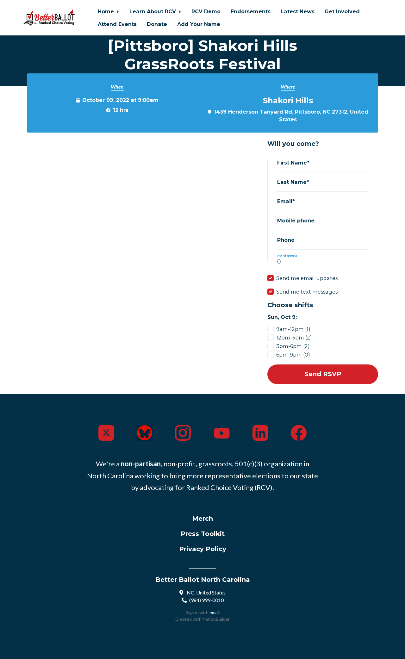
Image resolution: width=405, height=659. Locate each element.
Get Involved (342, 11)
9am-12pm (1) (293, 329)
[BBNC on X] (106, 431)
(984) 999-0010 (206, 600)
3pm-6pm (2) (293, 346)
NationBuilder (216, 619)
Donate (157, 24)
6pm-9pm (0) (293, 354)
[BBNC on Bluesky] (145, 431)
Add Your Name (198, 24)
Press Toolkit (203, 534)
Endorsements (251, 11)
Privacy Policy (202, 549)
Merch (202, 518)
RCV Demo (206, 11)
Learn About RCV (153, 11)
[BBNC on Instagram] (183, 431)
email (214, 612)
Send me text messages (307, 292)
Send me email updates (307, 278)
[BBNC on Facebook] (299, 431)
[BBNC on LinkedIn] (260, 431)
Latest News (298, 11)
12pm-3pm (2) (294, 337)
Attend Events (117, 24)
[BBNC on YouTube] (222, 431)
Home (106, 11)
